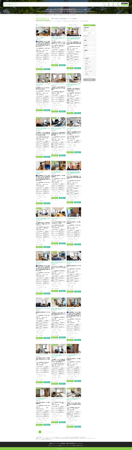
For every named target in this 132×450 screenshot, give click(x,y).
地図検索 (113, 5)
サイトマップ (55, 445)
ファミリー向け (87, 61)
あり (85, 37)
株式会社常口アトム (41, 71)
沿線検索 (108, 5)
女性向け (86, 60)
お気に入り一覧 (125, 3)
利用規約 (60, 445)
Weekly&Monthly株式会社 (73, 115)
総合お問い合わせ (124, 4)
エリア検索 (104, 5)
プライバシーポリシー (66, 445)
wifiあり (86, 72)
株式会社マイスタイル (73, 70)
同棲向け (86, 63)
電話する (47, 69)
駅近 (86, 69)
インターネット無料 (88, 71)
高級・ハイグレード (88, 66)
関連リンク (50, 445)
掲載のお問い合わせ (80, 445)
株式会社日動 (56, 67)
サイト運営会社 (73, 445)
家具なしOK (87, 68)
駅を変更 (89, 32)
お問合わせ (40, 69)
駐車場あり (87, 74)
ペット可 (86, 64)
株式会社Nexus (41, 112)
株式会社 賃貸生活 (56, 113)
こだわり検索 (118, 5)
